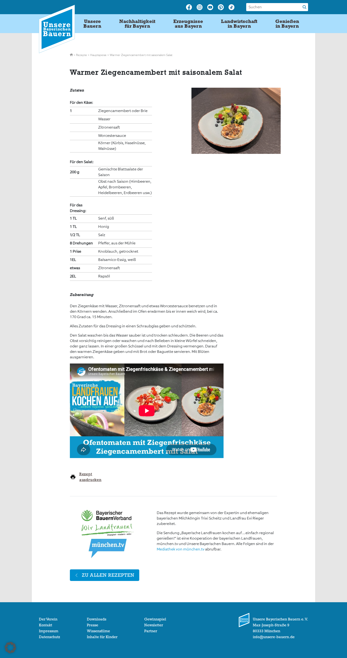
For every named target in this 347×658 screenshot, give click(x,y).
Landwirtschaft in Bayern (239, 23)
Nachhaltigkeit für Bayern (137, 23)
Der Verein (48, 619)
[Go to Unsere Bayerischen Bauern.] (71, 55)
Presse (92, 625)
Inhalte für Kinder (102, 637)
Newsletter (153, 625)
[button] (10, 647)
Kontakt (45, 625)
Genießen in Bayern (287, 23)
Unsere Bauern (92, 23)
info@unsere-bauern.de (274, 637)
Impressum (48, 631)
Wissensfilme (98, 631)
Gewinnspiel (155, 619)
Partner (150, 631)
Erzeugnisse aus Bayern (188, 23)
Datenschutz (49, 637)
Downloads (96, 619)
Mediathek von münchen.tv (180, 549)
